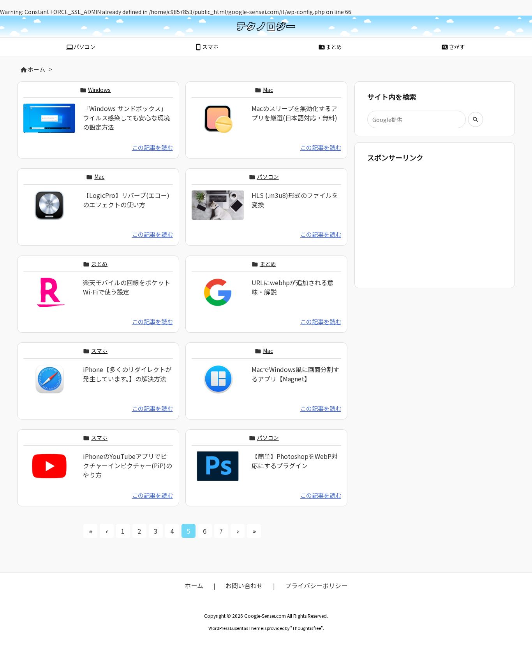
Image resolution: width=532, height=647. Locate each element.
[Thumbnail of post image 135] (217, 471)
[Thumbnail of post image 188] (217, 297)
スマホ (99, 350)
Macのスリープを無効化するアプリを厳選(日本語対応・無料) (294, 113)
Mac (268, 89)
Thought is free (306, 628)
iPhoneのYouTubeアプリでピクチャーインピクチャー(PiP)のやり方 (127, 465)
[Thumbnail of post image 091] (217, 123)
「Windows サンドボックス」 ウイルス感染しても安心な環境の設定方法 (126, 118)
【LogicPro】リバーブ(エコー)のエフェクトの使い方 (126, 199)
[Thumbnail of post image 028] (49, 123)
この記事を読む (152, 147)
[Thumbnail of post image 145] (217, 384)
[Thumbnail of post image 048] (217, 210)
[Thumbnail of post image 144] (49, 210)
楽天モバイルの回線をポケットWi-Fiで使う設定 (126, 287)
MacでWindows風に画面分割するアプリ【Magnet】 (295, 374)
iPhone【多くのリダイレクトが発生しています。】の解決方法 (127, 374)
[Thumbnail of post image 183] (49, 297)
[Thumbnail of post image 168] (49, 471)
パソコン (268, 176)
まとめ (99, 264)
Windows (99, 89)
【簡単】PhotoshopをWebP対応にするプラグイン (295, 460)
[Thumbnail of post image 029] (49, 384)
